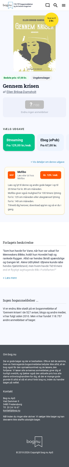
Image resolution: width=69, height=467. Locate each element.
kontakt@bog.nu (11, 410)
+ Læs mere (10, 277)
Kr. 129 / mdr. (50, 175)
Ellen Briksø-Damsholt (21, 92)
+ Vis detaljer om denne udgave (47, 162)
